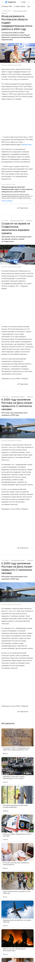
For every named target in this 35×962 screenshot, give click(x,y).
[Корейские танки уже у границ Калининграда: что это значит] (17, 770)
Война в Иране (20, 6)
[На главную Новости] (11, 2)
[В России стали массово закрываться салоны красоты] (17, 856)
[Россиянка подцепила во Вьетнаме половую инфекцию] (17, 799)
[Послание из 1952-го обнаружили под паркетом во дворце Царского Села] (17, 741)
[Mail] (6, 2)
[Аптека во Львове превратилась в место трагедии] (17, 828)
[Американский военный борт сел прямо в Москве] (17, 914)
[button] (17, 53)
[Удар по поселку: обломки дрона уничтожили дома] (17, 942)
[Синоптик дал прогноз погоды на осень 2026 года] (17, 885)
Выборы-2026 (7, 6)
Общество (4, 13)
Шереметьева (26, 144)
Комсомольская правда (20, 11)
